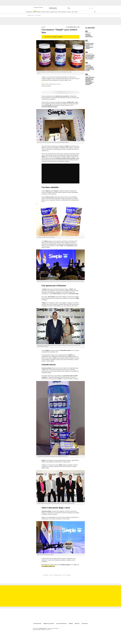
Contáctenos (84, 623)
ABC (29, 8)
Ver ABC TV (55, 8)
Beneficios (77, 623)
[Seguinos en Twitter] (83, 8)
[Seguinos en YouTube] (85, 8)
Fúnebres (71, 623)
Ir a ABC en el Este (37, 8)
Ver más (90, 34)
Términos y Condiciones (48, 623)
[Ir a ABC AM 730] (85, 11)
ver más (68, 8)
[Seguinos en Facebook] (81, 8)
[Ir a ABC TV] (82, 11)
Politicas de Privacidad (61, 623)
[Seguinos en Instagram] (87, 8)
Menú (94, 8)
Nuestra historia (37, 623)
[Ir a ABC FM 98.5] (90, 11)
